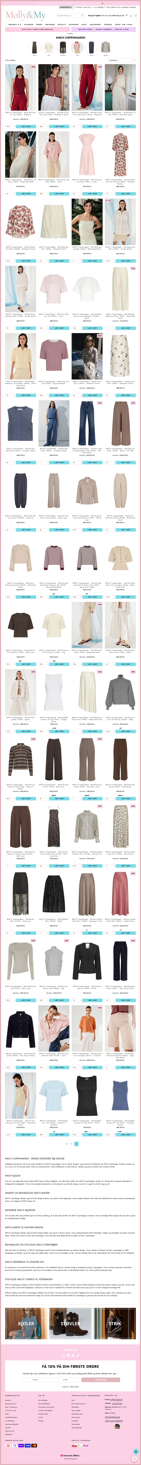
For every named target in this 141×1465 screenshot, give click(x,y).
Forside (70, 34)
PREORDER (95, 24)
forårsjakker (97, 1233)
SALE (84, 24)
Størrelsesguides (77, 1428)
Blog (73, 1400)
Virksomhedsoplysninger (112, 1417)
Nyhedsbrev (75, 1407)
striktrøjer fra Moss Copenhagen (110, 1250)
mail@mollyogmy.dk (117, 15)
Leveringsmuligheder (11, 1424)
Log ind (65, 1387)
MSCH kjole (38, 1181)
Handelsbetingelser (11, 1417)
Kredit (7, 1414)
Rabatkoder (8, 1434)
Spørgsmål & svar (10, 1404)
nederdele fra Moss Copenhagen (90, 1267)
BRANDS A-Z (15, 24)
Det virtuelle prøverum (79, 1404)
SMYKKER (50, 24)
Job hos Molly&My (43, 1404)
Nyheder (74, 24)
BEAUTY (62, 24)
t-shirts (31, 1285)
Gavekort (8, 1428)
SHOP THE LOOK (123, 24)
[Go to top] (136, 1452)
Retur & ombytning (11, 1407)
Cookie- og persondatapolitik (114, 1421)
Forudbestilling (9, 1421)
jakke (76, 1235)
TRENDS (108, 24)
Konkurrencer (76, 1417)
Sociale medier (43, 1414)
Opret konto (74, 1387)
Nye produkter (76, 1410)
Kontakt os (8, 1400)
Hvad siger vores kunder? (46, 1407)
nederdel (103, 1270)
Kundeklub (75, 1421)
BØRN (39, 24)
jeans (91, 1287)
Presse (40, 1417)
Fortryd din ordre (10, 1410)
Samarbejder (76, 1424)
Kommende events (77, 1414)
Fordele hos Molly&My (45, 1410)
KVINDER (28, 24)
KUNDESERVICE (66, 7)
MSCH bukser (27, 1201)
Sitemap (40, 1421)
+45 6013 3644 (117, 1403)
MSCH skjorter (114, 1215)
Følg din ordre (9, 1431)
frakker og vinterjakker (111, 1233)
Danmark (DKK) (70, 1455)
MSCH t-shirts (70, 1285)
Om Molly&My (42, 1400)
